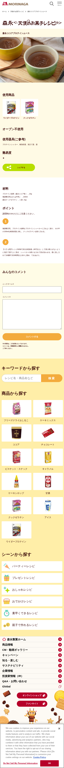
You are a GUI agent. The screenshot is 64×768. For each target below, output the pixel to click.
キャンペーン (10, 655)
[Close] (59, 728)
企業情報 (7, 670)
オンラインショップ (32, 695)
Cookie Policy (39, 757)
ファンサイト (32, 703)
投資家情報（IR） (13, 676)
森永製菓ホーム (16, 639)
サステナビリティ (13, 665)
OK (49, 763)
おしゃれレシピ (22, 589)
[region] (32, 746)
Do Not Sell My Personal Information (20, 763)
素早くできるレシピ (25, 613)
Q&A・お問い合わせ (14, 681)
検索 (51, 378)
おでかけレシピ (22, 601)
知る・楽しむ (10, 660)
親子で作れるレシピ (25, 625)
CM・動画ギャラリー (15, 649)
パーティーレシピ (23, 566)
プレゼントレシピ (23, 577)
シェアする (21, 167)
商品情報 (7, 644)
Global (6, 686)
